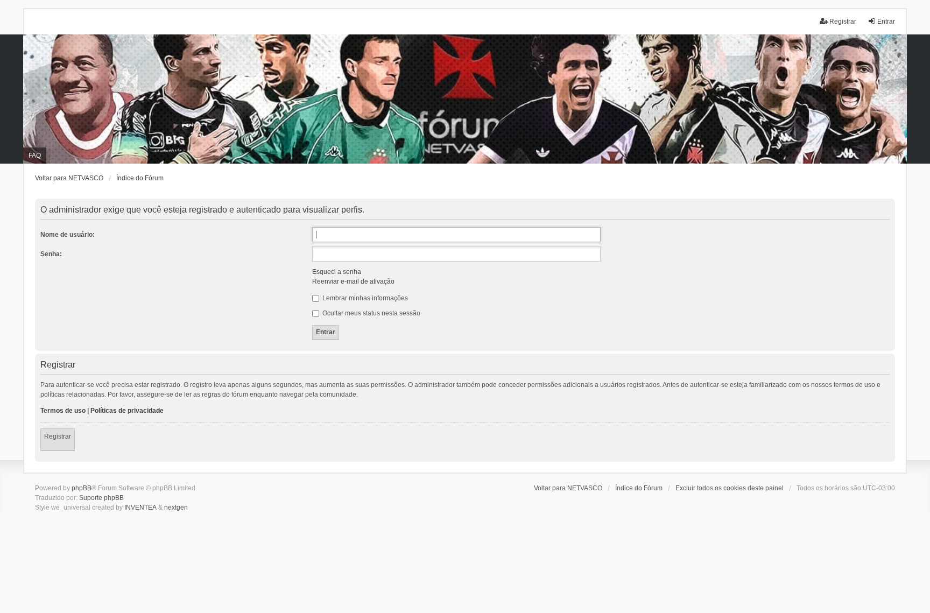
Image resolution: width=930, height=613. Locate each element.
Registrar (57, 436)
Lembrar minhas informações (364, 298)
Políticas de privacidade (127, 410)
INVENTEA (140, 507)
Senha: (51, 254)
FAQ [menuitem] (35, 155)
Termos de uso (63, 410)
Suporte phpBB (101, 498)
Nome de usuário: (67, 234)
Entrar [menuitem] (886, 21)
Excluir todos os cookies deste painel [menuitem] (729, 488)
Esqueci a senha (336, 272)
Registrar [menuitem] (842, 21)
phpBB (81, 488)
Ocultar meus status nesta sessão (370, 313)
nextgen (176, 507)
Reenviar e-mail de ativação (353, 281)
